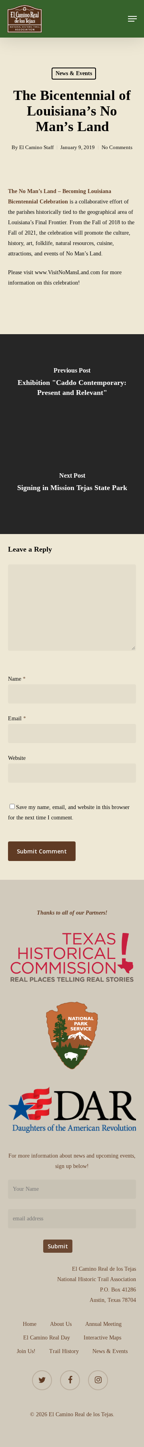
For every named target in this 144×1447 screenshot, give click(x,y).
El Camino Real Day (46, 1338)
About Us (61, 1324)
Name (17, 679)
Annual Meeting (103, 1324)
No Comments (117, 147)
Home (29, 1324)
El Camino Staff (36, 147)
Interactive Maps (102, 1338)
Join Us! (26, 1351)
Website (17, 758)
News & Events (74, 73)
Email (17, 719)
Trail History (64, 1351)
